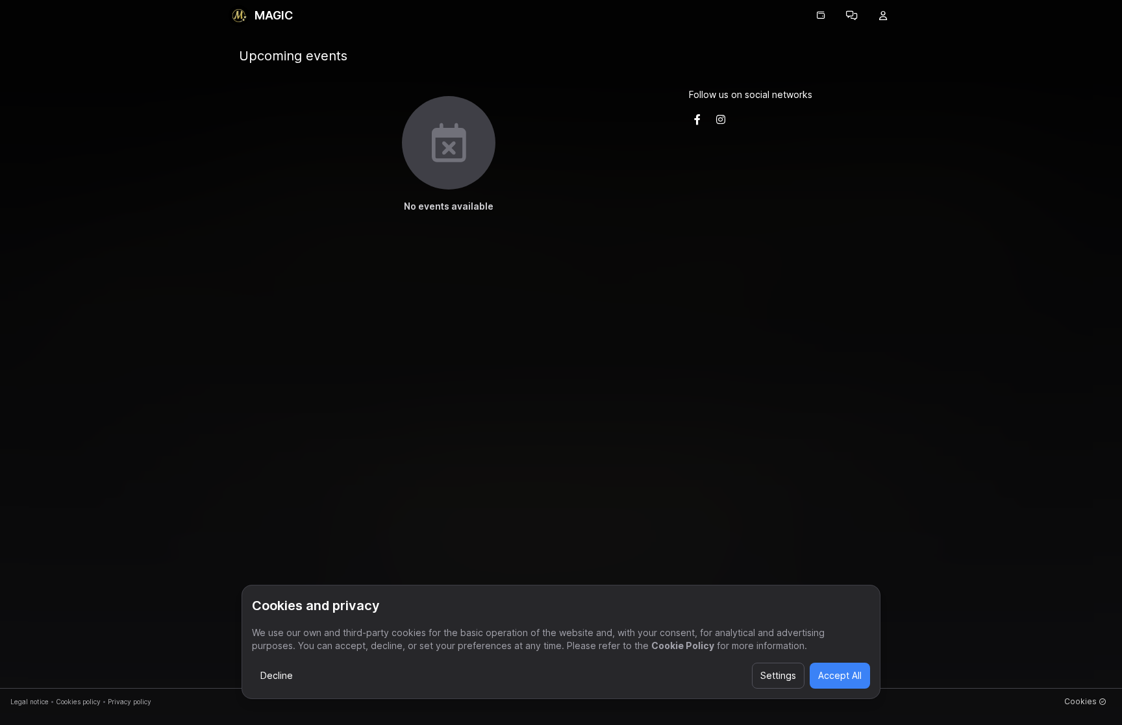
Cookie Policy (682, 645)
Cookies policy (78, 702)
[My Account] (883, 15)
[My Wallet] (820, 15)
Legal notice (29, 702)
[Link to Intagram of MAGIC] (720, 119)
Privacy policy (129, 702)
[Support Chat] (852, 15)
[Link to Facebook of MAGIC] (697, 119)
